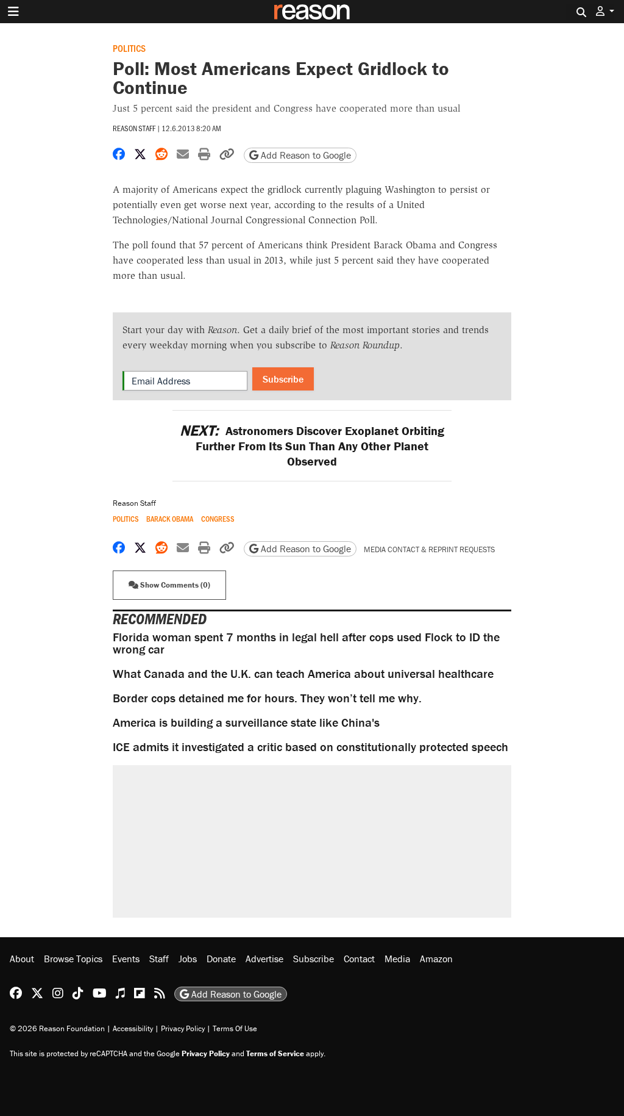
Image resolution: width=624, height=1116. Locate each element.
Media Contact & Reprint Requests (429, 549)
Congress (218, 519)
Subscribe (283, 379)
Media (397, 958)
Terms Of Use (235, 1028)
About (22, 958)
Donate (221, 958)
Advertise (264, 958)
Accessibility (133, 1028)
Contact (359, 958)
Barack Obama (169, 519)
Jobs (188, 958)
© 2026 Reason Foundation (57, 1028)
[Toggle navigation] (13, 11)
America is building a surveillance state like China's (246, 722)
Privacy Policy (183, 1028)
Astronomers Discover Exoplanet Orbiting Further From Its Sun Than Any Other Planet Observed (312, 446)
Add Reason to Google (304, 155)
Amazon (436, 958)
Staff (159, 958)
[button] (605, 11)
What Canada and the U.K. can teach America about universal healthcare (303, 673)
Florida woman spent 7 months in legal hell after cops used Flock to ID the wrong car (306, 643)
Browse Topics (73, 958)
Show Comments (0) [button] (174, 585)
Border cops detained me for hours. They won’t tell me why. (267, 697)
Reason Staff (134, 128)
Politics (129, 47)
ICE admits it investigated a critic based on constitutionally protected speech (310, 746)
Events (126, 958)
